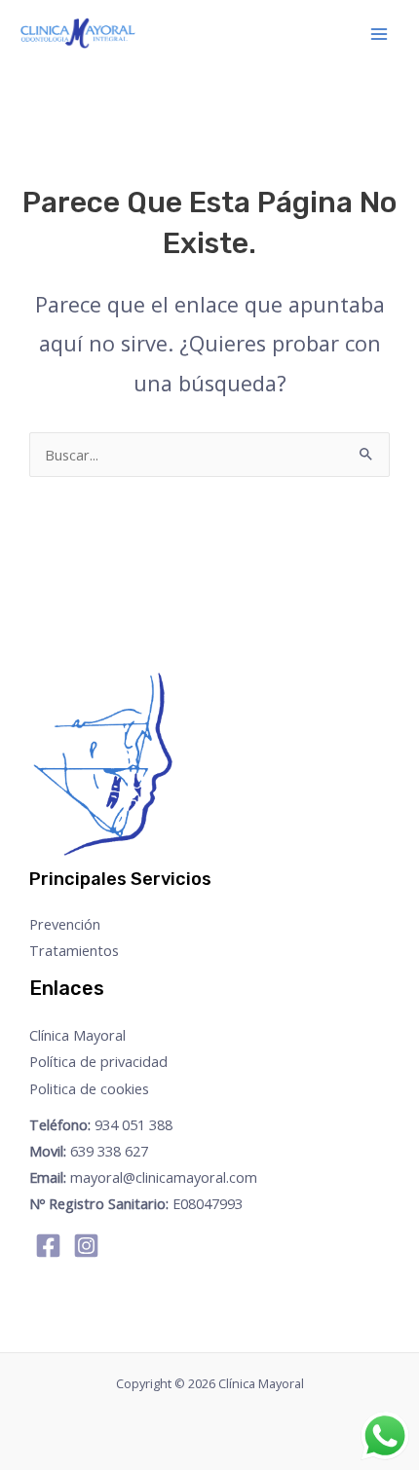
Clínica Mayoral (77, 1035)
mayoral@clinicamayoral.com (143, 1177)
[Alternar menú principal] (379, 34)
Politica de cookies (89, 1088)
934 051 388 (100, 1124)
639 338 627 (88, 1150)
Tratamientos (74, 950)
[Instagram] (86, 1246)
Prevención (64, 924)
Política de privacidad (98, 1061)
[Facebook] (48, 1246)
